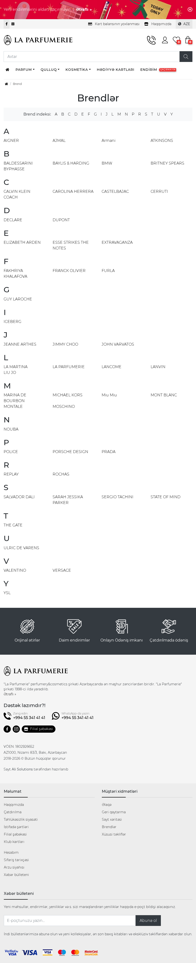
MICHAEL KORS (67, 395)
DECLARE (13, 220)
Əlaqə (106, 804)
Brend (17, 84)
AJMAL (59, 140)
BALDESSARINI (18, 163)
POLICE (11, 451)
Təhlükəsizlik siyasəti (21, 819)
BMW (107, 163)
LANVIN (158, 367)
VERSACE (62, 570)
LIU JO (10, 372)
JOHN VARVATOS (118, 344)
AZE (186, 24)
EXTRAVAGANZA (117, 242)
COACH (11, 197)
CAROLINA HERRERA (73, 191)
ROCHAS (61, 474)
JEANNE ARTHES (20, 344)
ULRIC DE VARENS (21, 548)
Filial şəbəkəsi (41, 729)
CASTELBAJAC (115, 191)
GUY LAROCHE (18, 299)
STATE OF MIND (165, 497)
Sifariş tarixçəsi (16, 860)
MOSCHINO (64, 406)
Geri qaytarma (114, 812)
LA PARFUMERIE (69, 367)
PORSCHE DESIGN (70, 451)
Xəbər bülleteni (16, 875)
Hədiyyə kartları (115, 69)
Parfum (24, 69)
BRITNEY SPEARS (167, 163)
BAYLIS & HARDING (71, 163)
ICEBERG (12, 321)
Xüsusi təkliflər (114, 834)
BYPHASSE (14, 169)
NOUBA (11, 429)
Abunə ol (148, 920)
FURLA (108, 270)
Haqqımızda (14, 804)
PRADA (108, 451)
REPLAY (11, 474)
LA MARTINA (15, 367)
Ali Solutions (22, 769)
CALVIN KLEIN (17, 191)
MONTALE (13, 406)
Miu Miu (109, 395)
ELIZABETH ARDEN (22, 242)
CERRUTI (159, 191)
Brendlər (109, 827)
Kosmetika (76, 69)
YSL (7, 593)
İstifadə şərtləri (16, 827)
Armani (108, 140)
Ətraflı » (84, 9)
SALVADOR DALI (19, 497)
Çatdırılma (13, 812)
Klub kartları (14, 842)
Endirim (157, 69)
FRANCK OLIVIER (69, 270)
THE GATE (13, 525)
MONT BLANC (164, 395)
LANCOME (111, 367)
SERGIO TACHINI (117, 497)
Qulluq (49, 69)
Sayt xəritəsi (112, 819)
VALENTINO (15, 570)
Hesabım (11, 852)
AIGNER (11, 140)
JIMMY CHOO (65, 344)
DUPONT (61, 220)
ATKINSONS (162, 140)
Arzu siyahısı (14, 867)
